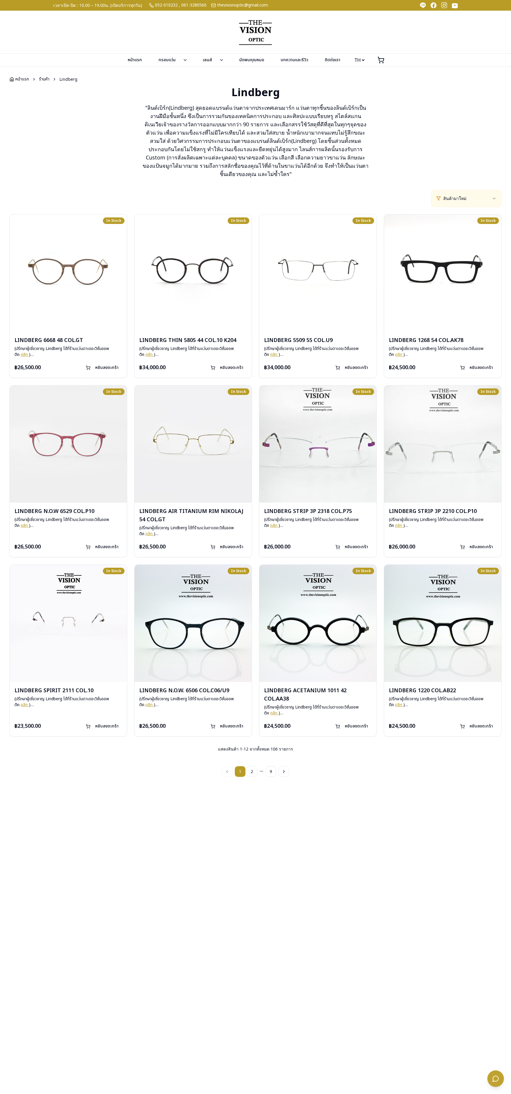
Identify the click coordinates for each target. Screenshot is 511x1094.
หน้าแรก (135, 60)
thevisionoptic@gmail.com (242, 5)
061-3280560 (193, 5)
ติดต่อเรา (332, 60)
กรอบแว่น (167, 60)
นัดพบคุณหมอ (251, 60)
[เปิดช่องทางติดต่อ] (495, 1078)
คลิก (25, 354)
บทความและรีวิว (294, 60)
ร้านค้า (44, 79)
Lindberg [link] (68, 79)
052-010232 (166, 5)
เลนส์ (207, 60)
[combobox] (470, 198)
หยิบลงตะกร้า (107, 367)
